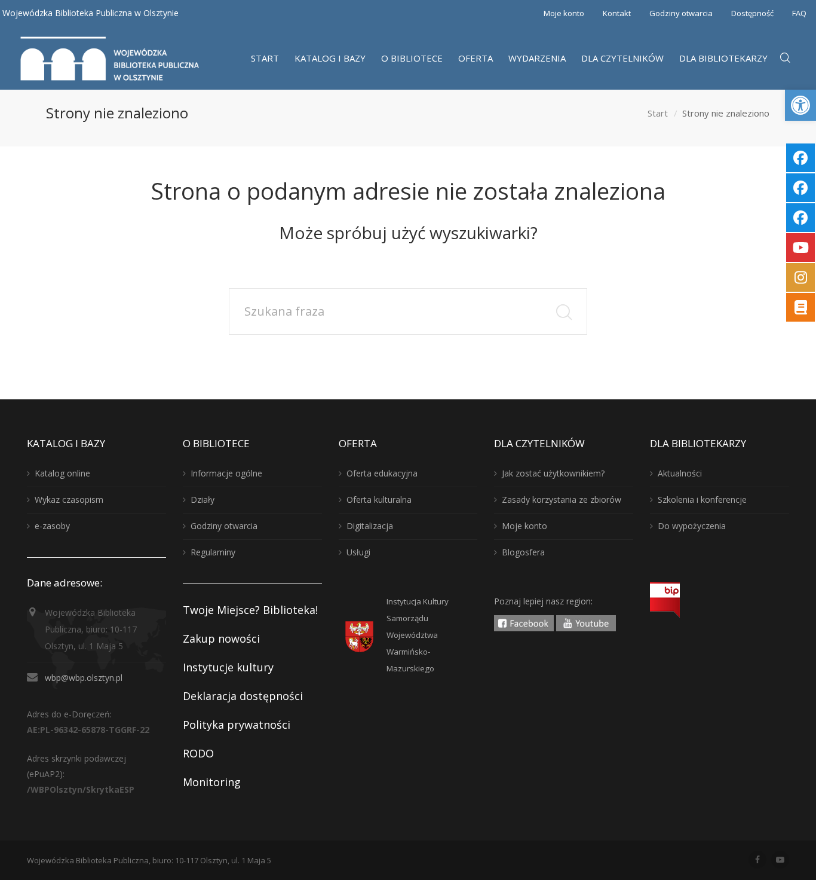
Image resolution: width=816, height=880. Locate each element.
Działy (202, 499)
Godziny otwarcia (681, 13)
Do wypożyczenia (692, 525)
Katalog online (62, 473)
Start (658, 113)
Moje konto (564, 13)
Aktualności (680, 473)
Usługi (358, 552)
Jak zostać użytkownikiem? (553, 473)
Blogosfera (523, 552)
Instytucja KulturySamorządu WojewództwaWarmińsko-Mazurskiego (417, 635)
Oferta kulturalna (379, 499)
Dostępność (752, 13)
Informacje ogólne (226, 473)
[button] (800, 105)
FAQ (799, 13)
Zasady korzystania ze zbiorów (561, 499)
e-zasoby (52, 525)
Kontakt (617, 13)
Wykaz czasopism (69, 499)
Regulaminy (213, 552)
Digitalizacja (369, 525)
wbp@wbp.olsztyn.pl (83, 677)
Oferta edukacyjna (382, 473)
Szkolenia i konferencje (702, 499)
